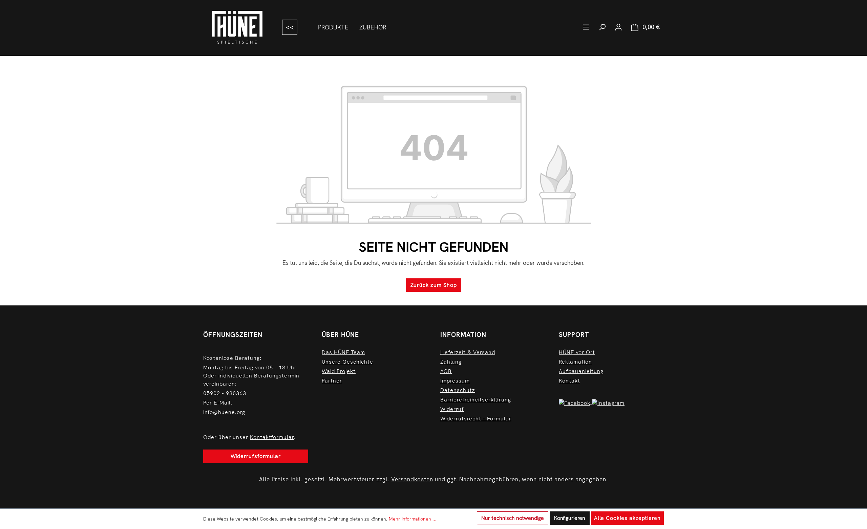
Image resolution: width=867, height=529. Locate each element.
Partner (332, 380)
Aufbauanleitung (581, 371)
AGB (446, 371)
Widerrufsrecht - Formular (475, 418)
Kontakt (569, 380)
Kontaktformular (272, 437)
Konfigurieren (569, 518)
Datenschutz (457, 390)
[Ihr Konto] (618, 27)
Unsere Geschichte (347, 361)
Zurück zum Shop (433, 285)
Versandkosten (412, 479)
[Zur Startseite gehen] (237, 27)
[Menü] (586, 27)
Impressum (455, 380)
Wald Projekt (339, 371)
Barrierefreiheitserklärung (475, 399)
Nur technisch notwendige (512, 518)
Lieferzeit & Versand (467, 352)
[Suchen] (602, 27)
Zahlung (451, 361)
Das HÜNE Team (343, 352)
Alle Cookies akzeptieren (627, 518)
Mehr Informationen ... (413, 519)
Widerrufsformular (256, 456)
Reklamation (575, 361)
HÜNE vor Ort (577, 352)
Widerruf (452, 409)
